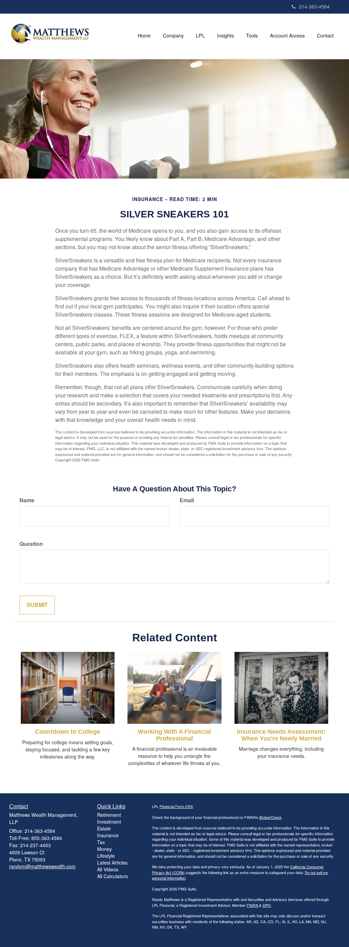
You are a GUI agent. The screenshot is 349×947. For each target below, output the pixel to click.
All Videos (107, 869)
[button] (173, 35)
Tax (101, 842)
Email (187, 500)
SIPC (266, 905)
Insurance (108, 835)
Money (104, 848)
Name (26, 500)
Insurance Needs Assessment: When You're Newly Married (281, 735)
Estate (104, 828)
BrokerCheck (270, 817)
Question (31, 544)
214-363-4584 (314, 6)
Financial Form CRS (176, 806)
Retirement (109, 814)
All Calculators (112, 876)
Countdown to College (67, 731)
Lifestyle (106, 855)
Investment (109, 821)
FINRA (253, 905)
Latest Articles (112, 862)
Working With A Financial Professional (174, 735)
